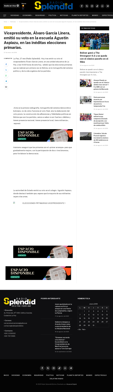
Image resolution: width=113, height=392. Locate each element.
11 (98, 315)
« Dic (79, 329)
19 (102, 318)
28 (80, 325)
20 (107, 318)
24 (93, 322)
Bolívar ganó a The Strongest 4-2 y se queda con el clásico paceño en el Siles (94, 57)
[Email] (6, 87)
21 (80, 322)
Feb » (84, 329)
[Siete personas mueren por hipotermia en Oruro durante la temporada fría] (86, 100)
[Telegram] (6, 81)
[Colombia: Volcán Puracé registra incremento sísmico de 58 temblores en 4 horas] (86, 136)
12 (102, 315)
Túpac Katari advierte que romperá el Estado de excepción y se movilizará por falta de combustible (101, 119)
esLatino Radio (56, 379)
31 (93, 325)
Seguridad (40, 15)
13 (107, 315)
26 (102, 322)
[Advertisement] (47, 90)
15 (84, 318)
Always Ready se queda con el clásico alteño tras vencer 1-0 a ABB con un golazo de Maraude (101, 84)
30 (89, 325)
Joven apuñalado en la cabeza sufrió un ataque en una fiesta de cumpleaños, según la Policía (63, 308)
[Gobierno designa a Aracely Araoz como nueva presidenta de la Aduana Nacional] (47, 325)
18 (98, 318)
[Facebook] (6, 64)
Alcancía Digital (71, 384)
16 (89, 318)
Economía (27, 15)
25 (98, 322)
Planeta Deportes (80, 15)
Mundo (95, 15)
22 (84, 322)
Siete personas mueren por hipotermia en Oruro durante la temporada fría (101, 101)
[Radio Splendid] (53, 6)
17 (93, 318)
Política (52, 15)
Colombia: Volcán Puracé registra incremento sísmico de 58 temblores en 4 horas (101, 138)
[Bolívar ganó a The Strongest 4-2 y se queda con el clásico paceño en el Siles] (94, 41)
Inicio (6, 375)
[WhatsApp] (6, 75)
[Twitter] (6, 70)
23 (89, 322)
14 (80, 318)
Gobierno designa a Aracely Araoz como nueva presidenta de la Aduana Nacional (63, 325)
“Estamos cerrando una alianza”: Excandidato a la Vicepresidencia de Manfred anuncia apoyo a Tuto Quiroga (63, 343)
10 (93, 315)
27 (107, 322)
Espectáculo (100, 375)
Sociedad (15, 15)
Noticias (64, 15)
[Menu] (4, 15)
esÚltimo (84, 48)
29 (84, 325)
